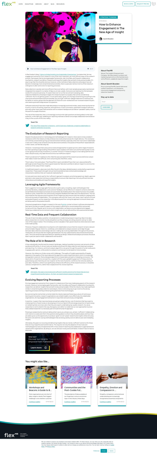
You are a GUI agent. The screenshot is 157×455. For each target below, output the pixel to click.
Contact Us (153, 4)
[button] (28, 69)
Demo (128, 4)
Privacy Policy (51, 446)
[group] (60, 69)
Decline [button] (111, 451)
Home (21, 4)
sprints (64, 204)
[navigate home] (9, 3)
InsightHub (29, 4)
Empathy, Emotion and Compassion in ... (111, 389)
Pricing (143, 4)
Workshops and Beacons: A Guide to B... (40, 389)
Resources (61, 4)
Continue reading (34, 402)
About (46, 4)
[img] (88, 69)
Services (38, 4)
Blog (52, 4)
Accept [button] (103, 451)
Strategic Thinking (108, 17)
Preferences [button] (96, 451)
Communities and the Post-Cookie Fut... (74, 389)
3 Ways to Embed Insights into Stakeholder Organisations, (57, 74)
